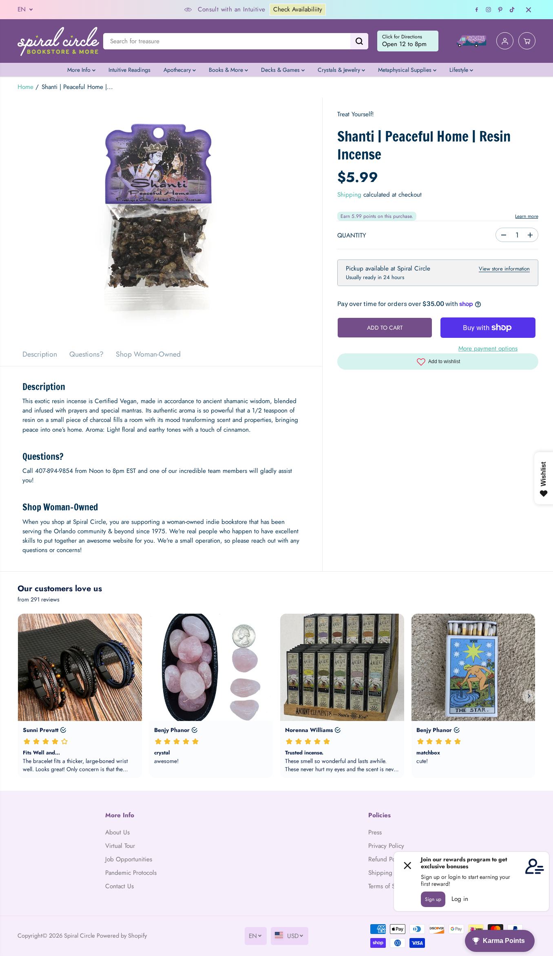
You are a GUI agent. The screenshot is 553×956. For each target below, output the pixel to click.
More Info (79, 70)
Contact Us (119, 886)
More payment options (488, 348)
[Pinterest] (500, 10)
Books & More (227, 70)
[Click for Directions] (407, 41)
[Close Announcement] (528, 10)
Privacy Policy (386, 845)
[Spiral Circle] (58, 41)
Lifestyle (459, 70)
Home (25, 86)
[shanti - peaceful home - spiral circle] (161, 220)
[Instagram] (488, 10)
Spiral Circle (79, 935)
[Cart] (526, 41)
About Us (117, 832)
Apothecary (178, 70)
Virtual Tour (120, 845)
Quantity (351, 235)
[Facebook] (477, 10)
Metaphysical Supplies (405, 70)
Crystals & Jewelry (340, 70)
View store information (504, 269)
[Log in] (504, 41)
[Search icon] (359, 41)
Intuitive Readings (129, 70)
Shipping (349, 195)
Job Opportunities (128, 859)
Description (39, 354)
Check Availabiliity (297, 9)
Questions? (86, 354)
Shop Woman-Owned (148, 354)
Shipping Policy (389, 872)
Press (375, 832)
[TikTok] (512, 10)
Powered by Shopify (122, 935)
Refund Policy (386, 859)
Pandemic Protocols (131, 872)
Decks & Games (281, 70)
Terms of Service (389, 886)
